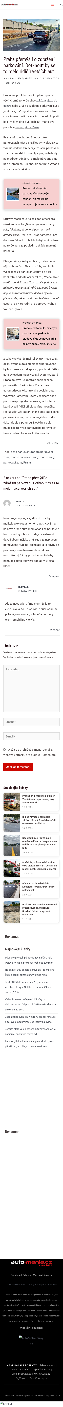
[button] (61, 4)
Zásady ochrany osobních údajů (42, 1284)
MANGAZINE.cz (42, 1373)
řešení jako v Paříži (27, 127)
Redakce (23, 587)
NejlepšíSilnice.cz (41, 1369)
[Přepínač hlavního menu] (53, 5)
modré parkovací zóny (24, 457)
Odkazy (27, 1275)
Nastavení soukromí (16, 1284)
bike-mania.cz (47, 1365)
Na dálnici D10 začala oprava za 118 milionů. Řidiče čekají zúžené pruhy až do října (30, 972)
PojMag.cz (21, 1378)
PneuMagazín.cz (21, 1369)
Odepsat (54, 576)
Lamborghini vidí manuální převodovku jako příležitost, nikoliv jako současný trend (29, 1044)
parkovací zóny (12, 462)
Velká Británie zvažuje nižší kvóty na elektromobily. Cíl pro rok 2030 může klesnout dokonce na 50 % (31, 1004)
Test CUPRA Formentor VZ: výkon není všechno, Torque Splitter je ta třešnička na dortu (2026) (28, 987)
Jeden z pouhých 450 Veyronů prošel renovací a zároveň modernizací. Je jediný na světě (30, 1019)
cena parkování (20, 452)
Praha (27, 462)
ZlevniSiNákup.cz (38, 1378)
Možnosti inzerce (42, 1275)
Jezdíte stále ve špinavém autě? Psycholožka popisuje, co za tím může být (30, 1031)
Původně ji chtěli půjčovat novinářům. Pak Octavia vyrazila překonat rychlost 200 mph (29, 960)
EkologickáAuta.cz (21, 1373)
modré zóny (47, 457)
